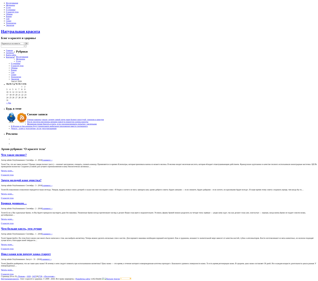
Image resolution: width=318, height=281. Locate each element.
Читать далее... (7, 171)
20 (30, 276)
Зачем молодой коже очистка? (21, 180)
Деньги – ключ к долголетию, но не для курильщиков (34, 128)
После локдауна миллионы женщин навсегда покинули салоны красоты (57, 122)
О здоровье (10, 10)
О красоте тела (12, 12)
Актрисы (10, 53)
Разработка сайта (83, 279)
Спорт (8, 21)
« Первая (20, 276)
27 (39, 276)
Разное (9, 16)
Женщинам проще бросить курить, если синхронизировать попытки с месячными (62, 124)
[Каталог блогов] (103, 279)
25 (35, 276)
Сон (7, 19)
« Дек (8, 103)
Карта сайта (11, 55)
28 (41, 276)
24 (33, 276)
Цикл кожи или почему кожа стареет (26, 254)
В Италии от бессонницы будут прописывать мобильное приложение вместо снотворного (49, 126)
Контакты (10, 57)
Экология (10, 25)
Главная (9, 50)
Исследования (12, 3)
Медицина (10, 5)
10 (28, 276)
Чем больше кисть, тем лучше (21, 228)
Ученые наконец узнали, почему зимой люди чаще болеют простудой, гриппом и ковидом (65, 120)
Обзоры (9, 14)
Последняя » (50, 276)
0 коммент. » (47, 160)
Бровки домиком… (14, 203)
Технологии (11, 23)
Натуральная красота (20, 31)
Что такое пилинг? (14, 154)
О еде (8, 7)
